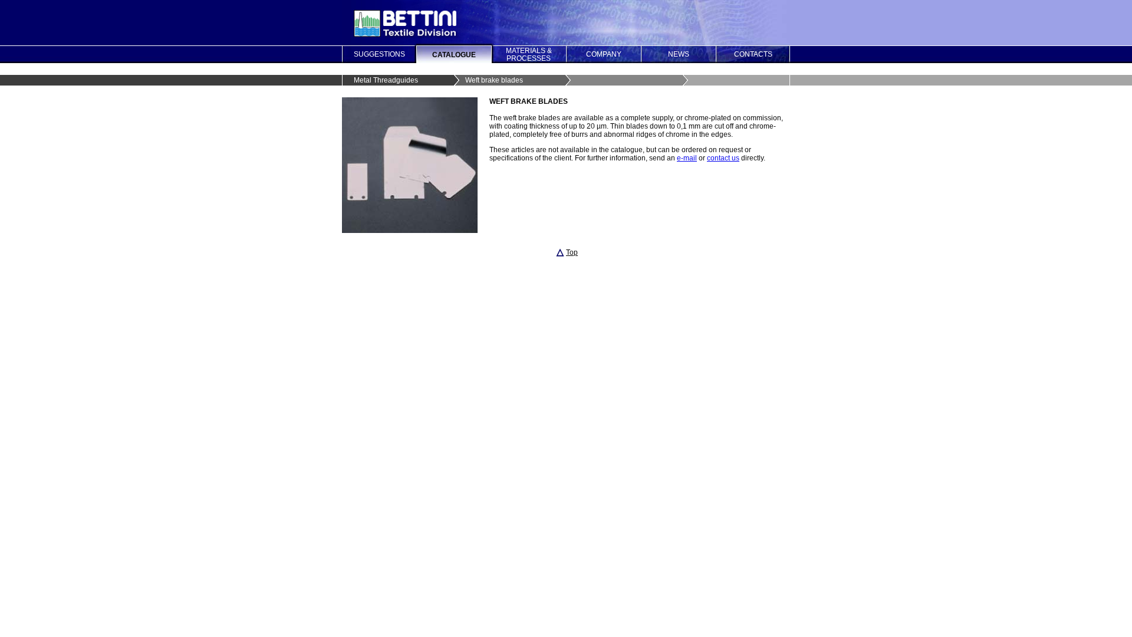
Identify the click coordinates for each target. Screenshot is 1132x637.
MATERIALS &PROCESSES (529, 55)
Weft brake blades (494, 80)
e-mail (687, 158)
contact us (723, 158)
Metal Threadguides (386, 80)
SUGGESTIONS (379, 54)
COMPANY (603, 54)
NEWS (678, 54)
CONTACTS (753, 54)
